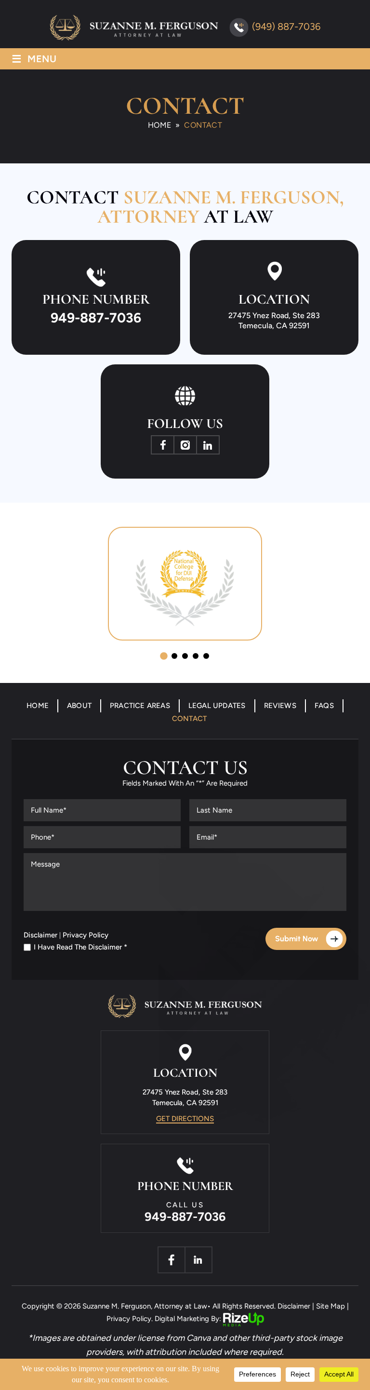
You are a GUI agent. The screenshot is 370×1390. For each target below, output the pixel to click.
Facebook (162, 445)
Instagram (185, 445)
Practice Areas (140, 705)
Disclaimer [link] (294, 1306)
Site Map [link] (330, 1306)
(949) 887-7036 (286, 26)
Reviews (280, 705)
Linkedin (207, 445)
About (79, 705)
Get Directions (185, 1118)
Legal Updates (217, 705)
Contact (189, 718)
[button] (164, 656)
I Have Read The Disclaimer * (80, 947)
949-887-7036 (96, 317)
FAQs (324, 705)
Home (37, 705)
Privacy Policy (85, 935)
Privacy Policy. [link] (129, 1318)
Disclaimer (40, 935)
